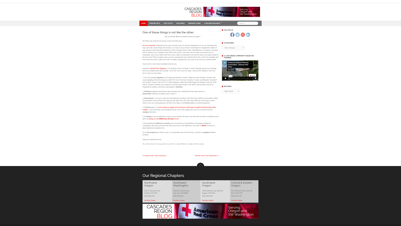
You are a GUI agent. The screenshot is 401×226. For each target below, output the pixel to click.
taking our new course (164, 119)
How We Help (154, 23)
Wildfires (180, 23)
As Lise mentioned (149, 45)
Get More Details (149, 200)
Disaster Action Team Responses (155, 155)
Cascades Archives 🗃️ (213, 23)
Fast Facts (168, 23)
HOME (143, 23)
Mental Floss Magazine (158, 68)
